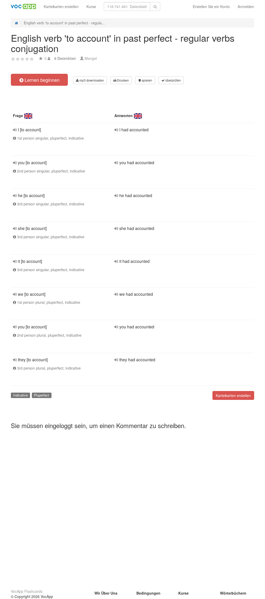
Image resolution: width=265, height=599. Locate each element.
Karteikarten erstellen (61, 6)
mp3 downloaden (91, 80)
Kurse (91, 6)
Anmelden (246, 6)
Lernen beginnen (41, 79)
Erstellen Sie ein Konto (211, 6)
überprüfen (173, 80)
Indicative (20, 395)
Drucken (122, 80)
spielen (146, 80)
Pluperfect (41, 395)
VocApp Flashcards (26, 591)
